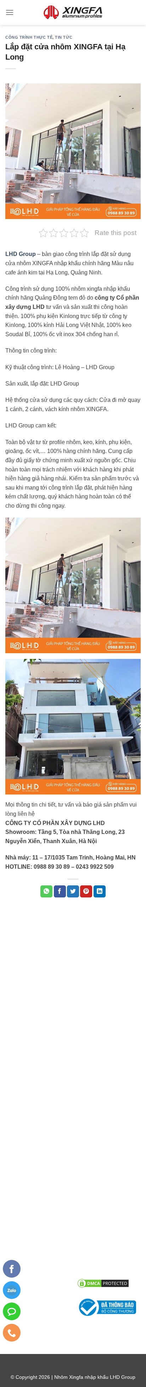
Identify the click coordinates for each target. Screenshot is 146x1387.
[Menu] (9, 12)
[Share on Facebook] (60, 891)
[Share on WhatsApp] (46, 891)
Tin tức (63, 37)
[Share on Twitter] (73, 891)
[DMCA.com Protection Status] (103, 1283)
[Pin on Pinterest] (86, 891)
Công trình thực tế (28, 37)
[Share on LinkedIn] (100, 891)
